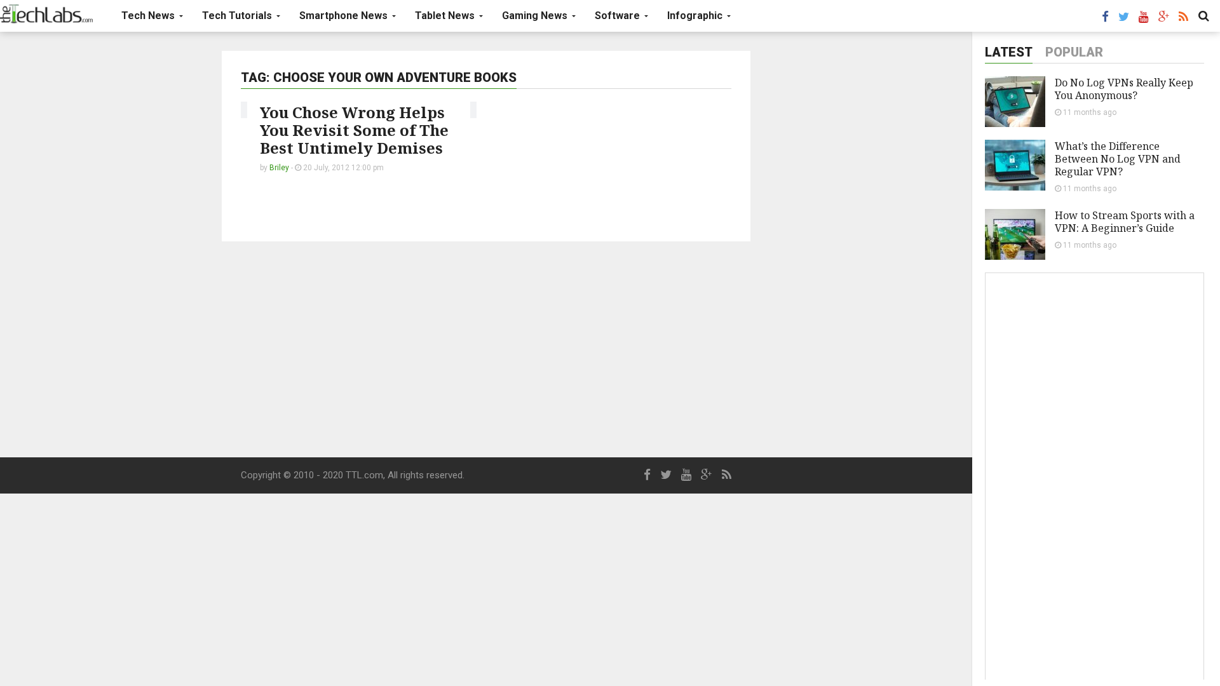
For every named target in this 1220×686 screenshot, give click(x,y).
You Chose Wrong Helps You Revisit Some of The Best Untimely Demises (354, 130)
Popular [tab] (1074, 52)
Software (618, 16)
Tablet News (446, 16)
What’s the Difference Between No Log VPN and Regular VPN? (1118, 158)
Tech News (149, 16)
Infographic (696, 16)
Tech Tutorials (238, 16)
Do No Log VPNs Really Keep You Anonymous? (1124, 89)
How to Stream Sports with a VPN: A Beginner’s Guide (1125, 221)
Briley (279, 167)
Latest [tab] (1009, 52)
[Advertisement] (486, 349)
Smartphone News (344, 16)
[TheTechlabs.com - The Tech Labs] (46, 14)
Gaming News (536, 16)
